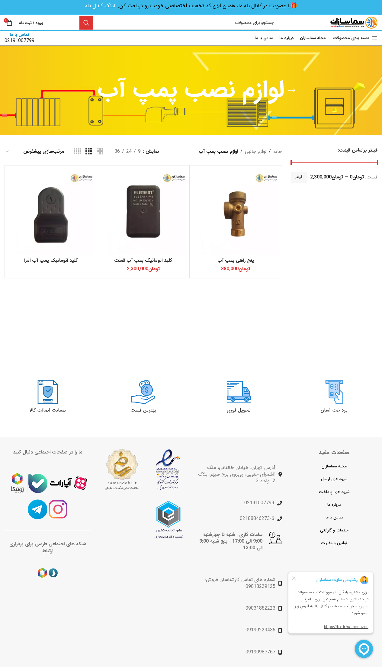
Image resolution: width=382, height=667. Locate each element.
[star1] (168, 469)
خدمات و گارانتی (334, 530)
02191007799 (259, 503)
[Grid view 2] (100, 151)
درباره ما (334, 504)
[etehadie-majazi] (168, 519)
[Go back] (291, 91)
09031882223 (260, 608)
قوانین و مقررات (334, 543)
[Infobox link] (19, 38)
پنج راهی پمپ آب (235, 260)
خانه (277, 151)
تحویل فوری (239, 410)
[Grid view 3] (88, 151)
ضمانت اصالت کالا (47, 410)
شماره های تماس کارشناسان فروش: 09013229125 (240, 583)
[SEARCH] (86, 23)
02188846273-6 (257, 518)
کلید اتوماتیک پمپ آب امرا (51, 260)
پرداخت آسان (334, 410)
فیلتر (299, 177)
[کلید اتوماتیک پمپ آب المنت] (143, 211)
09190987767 (260, 652)
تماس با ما (334, 517)
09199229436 (260, 630)
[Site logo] (353, 22)
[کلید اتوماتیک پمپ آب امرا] (51, 211)
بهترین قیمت (143, 410)
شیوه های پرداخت (334, 492)
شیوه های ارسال (334, 479)
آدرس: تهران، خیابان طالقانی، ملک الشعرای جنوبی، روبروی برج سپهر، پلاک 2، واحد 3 (236, 474)
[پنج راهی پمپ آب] (236, 211)
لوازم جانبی (255, 151)
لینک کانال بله (100, 6)
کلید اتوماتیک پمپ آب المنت (143, 260)
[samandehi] (122, 469)
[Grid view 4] (77, 151)
